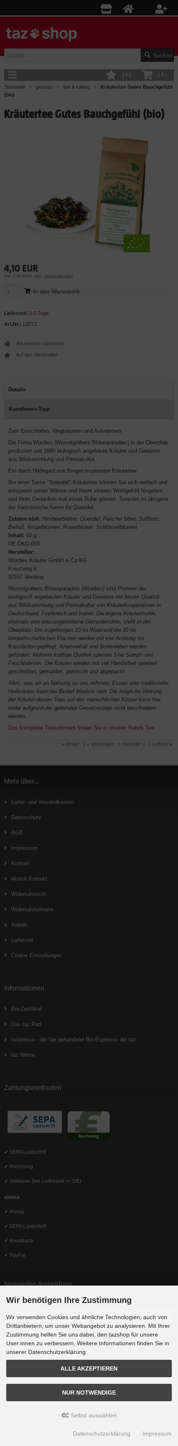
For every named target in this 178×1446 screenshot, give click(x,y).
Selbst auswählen (93, 1415)
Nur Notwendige (89, 1392)
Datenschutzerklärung (101, 1433)
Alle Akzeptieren (89, 1368)
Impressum (157, 1433)
